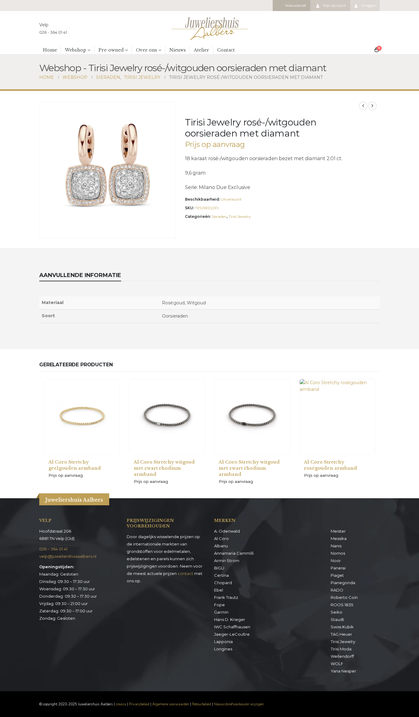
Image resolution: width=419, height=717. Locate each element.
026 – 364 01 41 (53, 548)
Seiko (336, 612)
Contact (226, 50)
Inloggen (369, 5)
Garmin (221, 612)
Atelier (201, 50)
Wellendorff (342, 656)
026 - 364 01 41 (53, 32)
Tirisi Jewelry (240, 216)
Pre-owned (111, 50)
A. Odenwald (227, 531)
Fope (219, 604)
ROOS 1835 (342, 604)
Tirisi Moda (341, 648)
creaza (121, 704)
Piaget (337, 575)
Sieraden (219, 216)
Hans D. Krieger (229, 619)
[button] (169, 232)
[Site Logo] (209, 28)
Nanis (336, 545)
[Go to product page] (82, 417)
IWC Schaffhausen (232, 626)
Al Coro (221, 538)
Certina (221, 575)
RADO (337, 590)
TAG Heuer (341, 634)
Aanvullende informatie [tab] (80, 275)
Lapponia (223, 641)
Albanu (221, 545)
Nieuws (177, 50)
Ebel (218, 590)
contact (185, 573)
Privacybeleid (139, 704)
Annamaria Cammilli (234, 553)
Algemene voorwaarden (170, 704)
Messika (339, 538)
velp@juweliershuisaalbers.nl (67, 556)
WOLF (337, 663)
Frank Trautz (226, 597)
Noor (336, 560)
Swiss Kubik (342, 626)
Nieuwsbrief (295, 5)
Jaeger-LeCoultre (232, 634)
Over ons (146, 50)
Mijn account (334, 5)
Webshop (75, 50)
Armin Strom (226, 560)
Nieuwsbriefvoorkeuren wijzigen (239, 704)
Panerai (338, 567)
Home (50, 50)
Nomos (338, 553)
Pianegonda (343, 582)
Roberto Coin (344, 597)
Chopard (223, 582)
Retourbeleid (201, 704)
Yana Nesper (343, 671)
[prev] (363, 106)
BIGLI (219, 567)
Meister (338, 531)
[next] (372, 106)
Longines (223, 648)
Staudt (337, 619)
